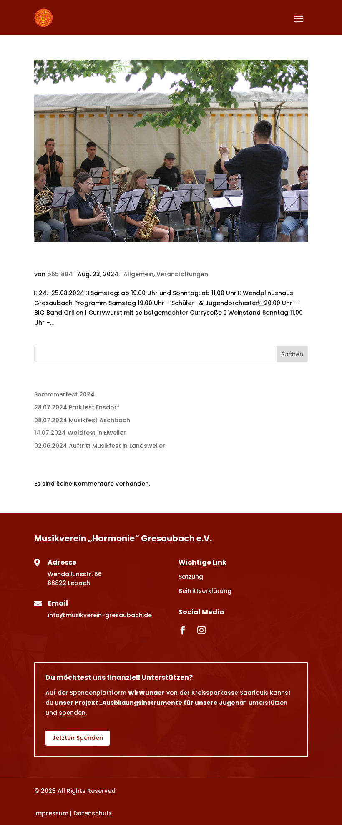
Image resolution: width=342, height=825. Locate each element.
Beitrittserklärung (205, 591)
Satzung (191, 577)
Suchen (292, 354)
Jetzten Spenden (77, 738)
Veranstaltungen (182, 274)
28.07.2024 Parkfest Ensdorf (76, 407)
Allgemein (138, 274)
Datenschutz (92, 813)
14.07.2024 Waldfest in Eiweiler (80, 433)
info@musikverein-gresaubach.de (100, 615)
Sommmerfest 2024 (88, 259)
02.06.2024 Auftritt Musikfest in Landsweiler (99, 446)
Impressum (51, 813)
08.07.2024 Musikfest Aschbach (82, 420)
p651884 (60, 274)
